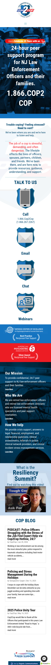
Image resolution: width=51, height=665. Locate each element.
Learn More (9, 389)
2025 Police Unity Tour (21, 610)
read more (11, 559)
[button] (44, 658)
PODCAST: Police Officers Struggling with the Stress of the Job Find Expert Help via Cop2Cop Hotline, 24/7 (25, 534)
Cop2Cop (13, 542)
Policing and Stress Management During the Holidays (22, 574)
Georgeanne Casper (17, 581)
